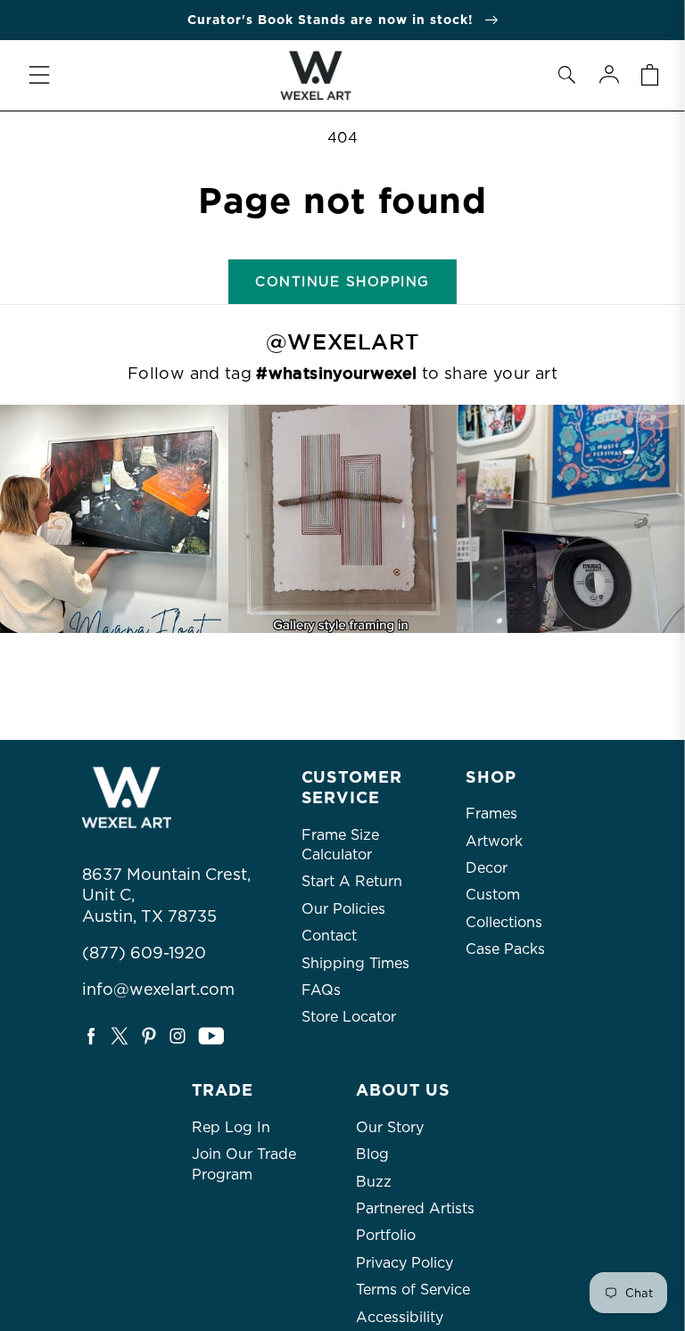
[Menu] (39, 74)
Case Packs (505, 949)
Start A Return (351, 881)
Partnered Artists (415, 1208)
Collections (504, 922)
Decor (487, 867)
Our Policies (343, 908)
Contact (329, 935)
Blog (372, 1154)
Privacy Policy (404, 1262)
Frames (491, 813)
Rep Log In (231, 1127)
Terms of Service (413, 1289)
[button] (566, 75)
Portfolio (386, 1235)
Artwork (494, 841)
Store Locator (348, 1016)
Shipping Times (355, 963)
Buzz (374, 1181)
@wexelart (342, 342)
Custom (493, 894)
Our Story (390, 1127)
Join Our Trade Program (244, 1164)
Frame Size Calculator (340, 844)
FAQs (321, 990)
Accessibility (399, 1317)
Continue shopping (342, 282)
